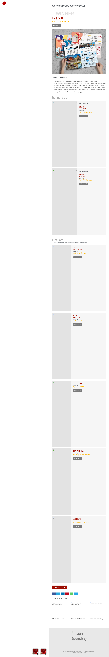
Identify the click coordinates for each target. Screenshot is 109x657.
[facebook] (54, 594)
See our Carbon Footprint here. (79, 652)
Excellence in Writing (96, 619)
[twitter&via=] (58, 594)
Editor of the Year (58, 619)
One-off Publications (78, 619)
